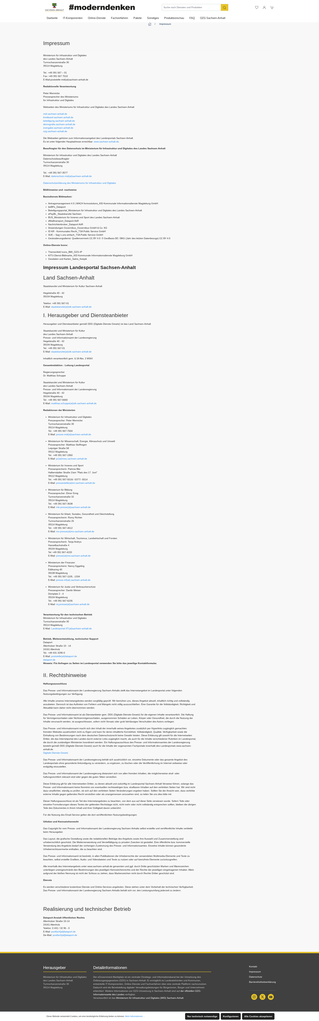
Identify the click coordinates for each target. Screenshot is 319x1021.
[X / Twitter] (263, 997)
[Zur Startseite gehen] (54, 7)
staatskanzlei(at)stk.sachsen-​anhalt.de (71, 306)
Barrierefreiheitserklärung (262, 982)
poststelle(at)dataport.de (64, 656)
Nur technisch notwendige (202, 1016)
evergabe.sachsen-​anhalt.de (58, 127)
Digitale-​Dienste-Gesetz (55, 752)
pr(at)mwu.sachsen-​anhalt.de (71, 458)
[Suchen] (224, 7)
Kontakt (253, 966)
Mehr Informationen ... (135, 1016)
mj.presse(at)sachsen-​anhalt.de (73, 604)
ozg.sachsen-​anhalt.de (55, 131)
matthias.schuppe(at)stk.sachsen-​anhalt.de (74, 403)
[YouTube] (271, 997)
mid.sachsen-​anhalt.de (55, 114)
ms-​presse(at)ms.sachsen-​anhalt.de (75, 531)
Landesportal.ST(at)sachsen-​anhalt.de (71, 628)
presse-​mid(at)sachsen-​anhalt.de (73, 434)
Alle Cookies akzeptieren (258, 1016)
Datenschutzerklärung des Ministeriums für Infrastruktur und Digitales (79, 183)
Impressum (255, 971)
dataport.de (49, 659)
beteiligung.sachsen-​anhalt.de (59, 120)
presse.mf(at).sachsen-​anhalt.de (73, 580)
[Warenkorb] (272, 7)
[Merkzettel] (257, 7)
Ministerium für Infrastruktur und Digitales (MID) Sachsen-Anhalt (149, 998)
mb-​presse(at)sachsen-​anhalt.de (73, 507)
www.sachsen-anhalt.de (106, 141)
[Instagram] (254, 997)
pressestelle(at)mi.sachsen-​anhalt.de (75, 483)
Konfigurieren (231, 1016)
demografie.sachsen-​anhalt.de (59, 124)
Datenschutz (255, 976)
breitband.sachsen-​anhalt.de (58, 117)
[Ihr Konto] (264, 7)
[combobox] (191, 7)
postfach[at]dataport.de (63, 931)
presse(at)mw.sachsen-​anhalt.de (73, 555)
